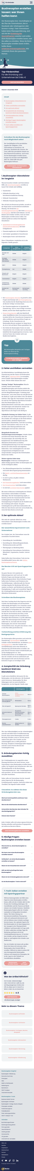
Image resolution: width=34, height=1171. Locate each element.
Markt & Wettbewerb (7, 1083)
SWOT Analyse (6, 1090)
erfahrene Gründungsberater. (14, 49)
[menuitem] (17, 1073)
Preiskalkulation (6, 1111)
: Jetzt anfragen (17, 963)
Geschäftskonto (6, 1129)
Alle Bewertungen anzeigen (12, 1000)
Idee (3, 1081)
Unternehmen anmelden (8, 1139)
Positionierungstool (7, 1108)
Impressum (5, 1147)
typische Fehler (15, 376)
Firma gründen (6, 1127)
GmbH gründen (6, 1132)
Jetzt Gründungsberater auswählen (17, 831)
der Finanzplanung (24, 300)
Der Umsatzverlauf (9, 485)
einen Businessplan (14, 185)
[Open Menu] (30, 2)
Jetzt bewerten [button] (12, 997)
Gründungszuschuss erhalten (19, 694)
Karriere (4, 1145)
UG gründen (5, 1136)
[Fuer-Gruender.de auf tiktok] (10, 1161)
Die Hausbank (15, 640)
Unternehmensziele (7, 1092)
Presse (3, 1157)
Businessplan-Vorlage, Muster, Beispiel (12, 1104)
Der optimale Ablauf (12, 108)
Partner (4, 1152)
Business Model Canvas (8, 1099)
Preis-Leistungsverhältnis (8, 1113)
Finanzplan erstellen (7, 1106)
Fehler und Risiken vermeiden (15, 105)
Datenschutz (5, 1150)
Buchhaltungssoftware (8, 1122)
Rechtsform (5, 1088)
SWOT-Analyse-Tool (7, 1115)
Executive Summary (7, 1076)
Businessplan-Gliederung (8, 1074)
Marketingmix (5, 1085)
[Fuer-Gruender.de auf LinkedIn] (17, 1161)
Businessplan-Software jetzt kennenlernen (17, 166)
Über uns (4, 1143)
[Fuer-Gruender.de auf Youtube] (6, 1161)
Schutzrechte (5, 1134)
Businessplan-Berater (12, 298)
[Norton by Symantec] (5, 1168)
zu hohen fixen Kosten (17, 488)
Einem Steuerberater (10, 313)
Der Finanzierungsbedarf (11, 482)
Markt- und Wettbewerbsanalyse (16, 473)
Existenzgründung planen (8, 1125)
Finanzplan (4, 1078)
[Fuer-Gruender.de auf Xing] (2, 1161)
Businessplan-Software (8, 1101)
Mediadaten (5, 1155)
